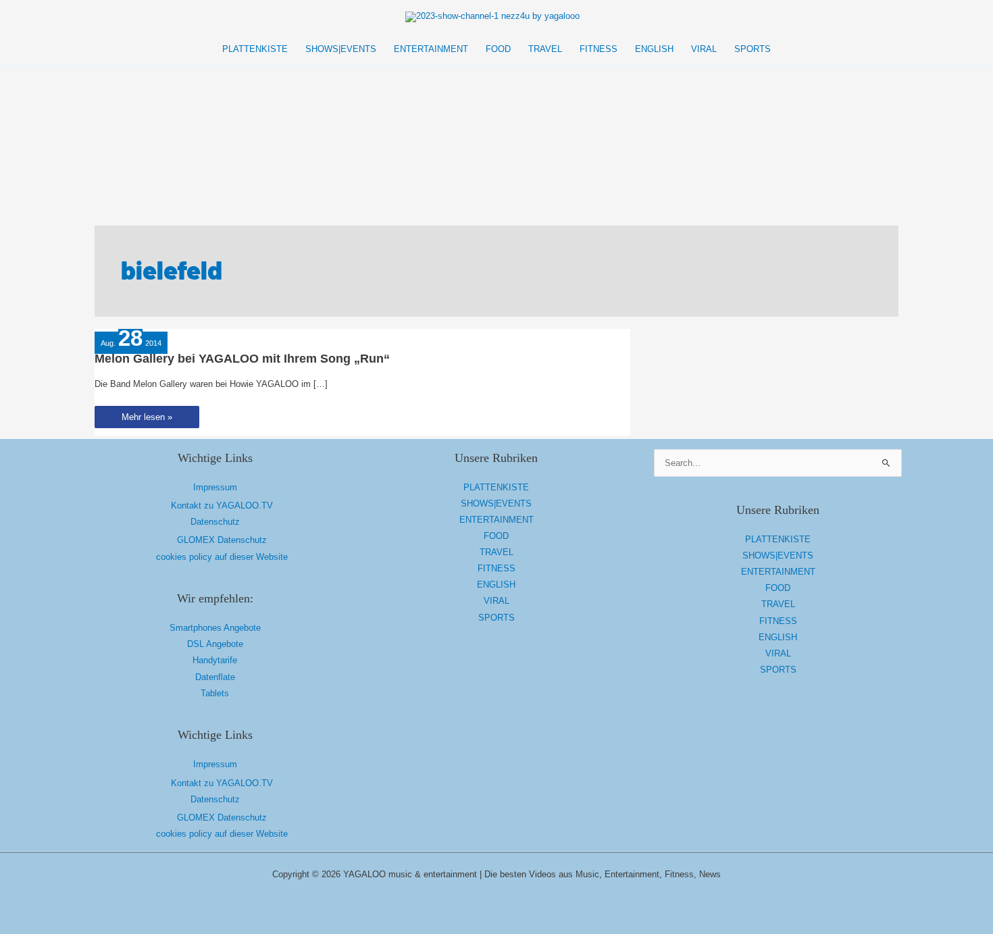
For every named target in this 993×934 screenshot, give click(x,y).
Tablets (215, 693)
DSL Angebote (215, 644)
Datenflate (215, 677)
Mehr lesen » (146, 419)
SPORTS (496, 618)
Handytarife (215, 660)
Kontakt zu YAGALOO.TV (222, 505)
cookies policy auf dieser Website (222, 557)
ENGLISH (496, 584)
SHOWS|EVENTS (496, 503)
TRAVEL (496, 552)
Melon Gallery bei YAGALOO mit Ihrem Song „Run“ (242, 358)
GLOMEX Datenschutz (222, 540)
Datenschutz (215, 522)
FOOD (496, 536)
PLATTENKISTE (496, 487)
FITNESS (496, 568)
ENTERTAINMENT (496, 520)
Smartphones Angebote (215, 628)
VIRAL (496, 601)
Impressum (215, 487)
